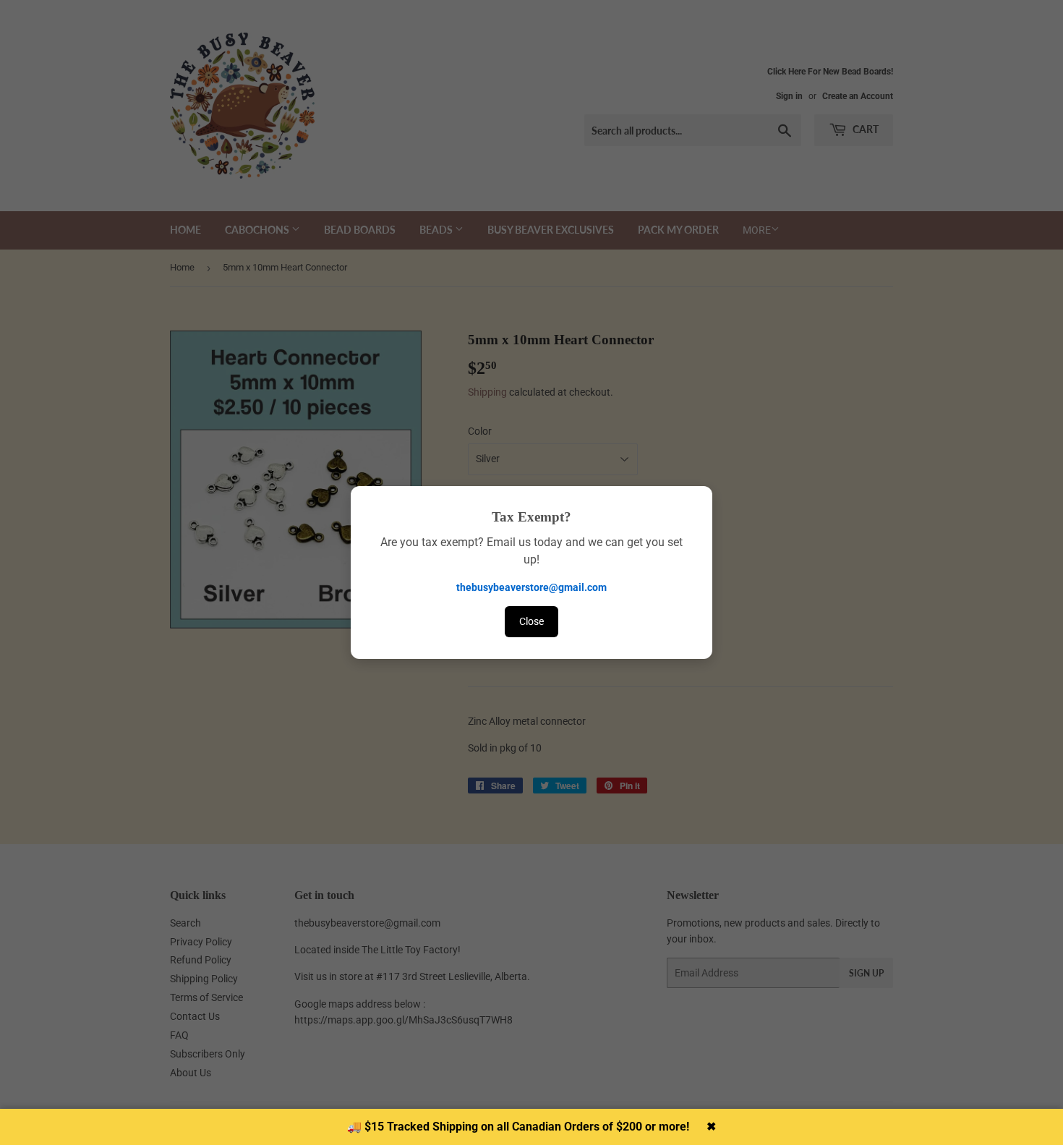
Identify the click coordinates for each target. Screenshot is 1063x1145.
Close (531, 621)
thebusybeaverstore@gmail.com (531, 587)
